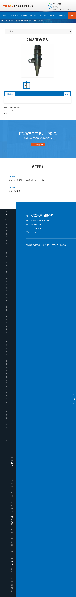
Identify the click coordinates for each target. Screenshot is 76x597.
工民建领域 (12, 483)
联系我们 (62, 15)
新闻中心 (53, 15)
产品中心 (14, 15)
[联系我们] (73, 399)
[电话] (73, 394)
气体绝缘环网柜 (6, 325)
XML (58, 245)
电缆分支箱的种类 (13, 191)
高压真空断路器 (6, 271)
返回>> (6, 113)
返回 (67, 94)
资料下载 (43, 15)
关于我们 (33, 15)
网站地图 (63, 245)
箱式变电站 (6, 345)
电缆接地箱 (6, 230)
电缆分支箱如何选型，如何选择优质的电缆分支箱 (25, 180)
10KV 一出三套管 (15, 107)
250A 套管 (13, 110)
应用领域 (24, 15)
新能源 (12, 508)
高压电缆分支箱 (6, 249)
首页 (4, 15)
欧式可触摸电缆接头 (24, 20)
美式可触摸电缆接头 (6, 440)
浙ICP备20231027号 (49, 245)
